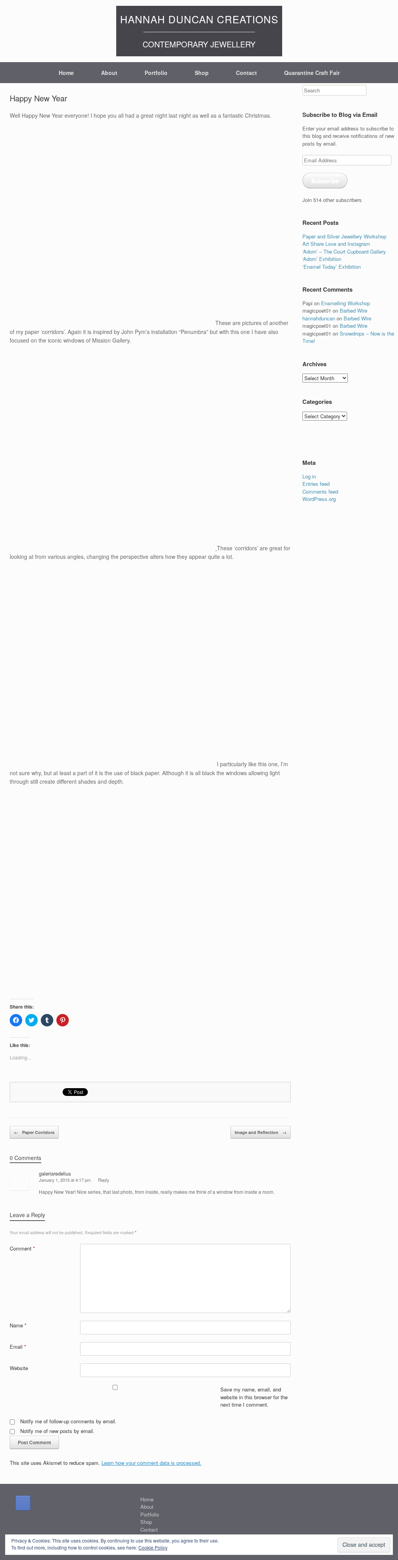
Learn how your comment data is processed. (151, 1462)
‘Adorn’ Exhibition (321, 259)
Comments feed (320, 491)
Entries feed (316, 483)
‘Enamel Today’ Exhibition (331, 266)
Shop (202, 73)
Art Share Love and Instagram (336, 243)
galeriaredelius (55, 1173)
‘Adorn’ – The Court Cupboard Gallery (344, 251)
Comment (22, 1248)
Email (18, 1346)
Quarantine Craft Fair (312, 73)
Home (66, 73)
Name (18, 1325)
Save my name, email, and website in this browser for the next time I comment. (254, 1397)
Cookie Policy (153, 1547)
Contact (246, 73)
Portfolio (156, 73)
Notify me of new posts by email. (57, 1431)
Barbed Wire (353, 310)
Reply (103, 1180)
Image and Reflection (260, 1132)
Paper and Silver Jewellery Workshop (344, 236)
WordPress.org (319, 499)
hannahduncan (318, 318)
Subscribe (325, 180)
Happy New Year (38, 98)
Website (19, 1368)
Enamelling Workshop (345, 303)
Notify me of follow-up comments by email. (68, 1421)
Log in (309, 476)
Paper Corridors (34, 1132)
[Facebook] (23, 1503)
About (109, 73)
